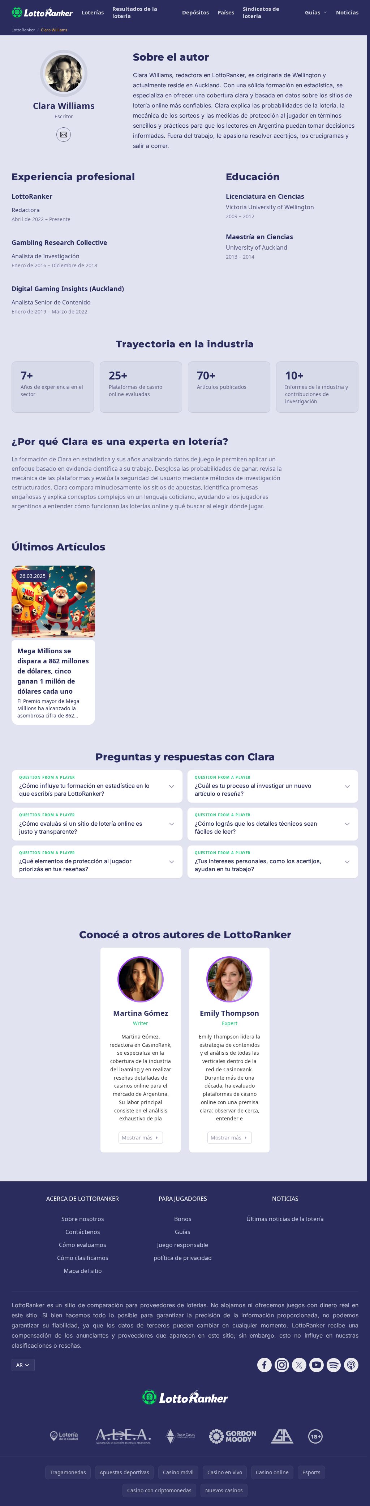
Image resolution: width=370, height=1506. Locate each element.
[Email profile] (63, 134)
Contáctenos (81, 1232)
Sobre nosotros (81, 1219)
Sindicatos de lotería (261, 12)
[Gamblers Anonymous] (280, 1436)
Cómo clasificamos (81, 1258)
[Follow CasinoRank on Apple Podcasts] (348, 1365)
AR (19, 1364)
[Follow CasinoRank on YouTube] (313, 1365)
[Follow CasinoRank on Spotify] (331, 1365)
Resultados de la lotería (134, 12)
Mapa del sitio (81, 1271)
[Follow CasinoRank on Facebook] (261, 1365)
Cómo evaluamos (81, 1245)
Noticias (347, 12)
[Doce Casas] (178, 1436)
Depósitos (195, 12)
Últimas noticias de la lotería (283, 1219)
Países (226, 12)
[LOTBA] (63, 1436)
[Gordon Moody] (231, 1436)
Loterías (93, 12)
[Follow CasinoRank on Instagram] (279, 1365)
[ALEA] (122, 1436)
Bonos (181, 1219)
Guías (312, 12)
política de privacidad (181, 1258)
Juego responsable (181, 1245)
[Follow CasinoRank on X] (296, 1365)
